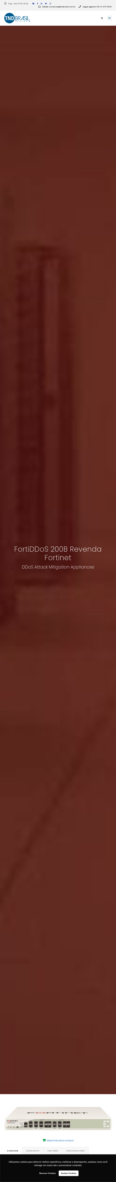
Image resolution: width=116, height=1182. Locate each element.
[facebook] (37, 3)
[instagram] (50, 3)
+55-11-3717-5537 (104, 6)
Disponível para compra (60, 1140)
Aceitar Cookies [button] (68, 1173)
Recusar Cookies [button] (47, 1173)
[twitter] (46, 3)
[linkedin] (41, 3)
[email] (33, 3)
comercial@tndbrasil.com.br (62, 6)
